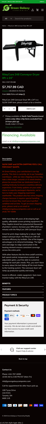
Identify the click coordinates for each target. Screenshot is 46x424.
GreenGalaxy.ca (12, 416)
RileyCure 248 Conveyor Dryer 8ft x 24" (20, 25)
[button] (37, 9)
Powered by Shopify (24, 416)
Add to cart (31, 109)
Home (4, 25)
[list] (23, 49)
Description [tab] (7, 159)
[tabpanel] (23, 230)
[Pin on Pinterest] (18, 147)
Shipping (5, 91)
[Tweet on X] (9, 147)
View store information (13, 127)
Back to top (23, 359)
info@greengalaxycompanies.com (26, 141)
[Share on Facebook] (14, 147)
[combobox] (23, 18)
